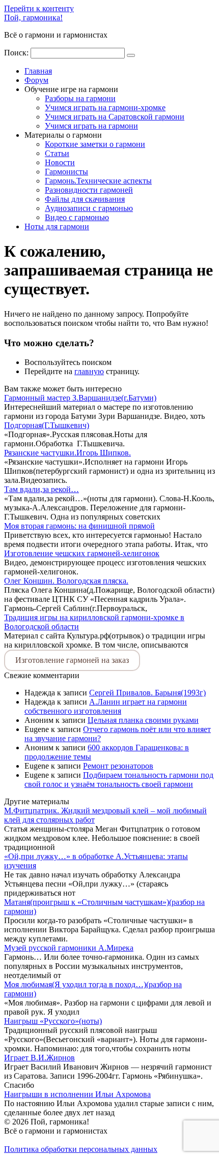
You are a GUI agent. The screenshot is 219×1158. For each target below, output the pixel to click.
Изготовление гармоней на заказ (72, 660)
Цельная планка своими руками (143, 720)
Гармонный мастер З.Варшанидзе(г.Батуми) (80, 397)
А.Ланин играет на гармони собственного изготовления (105, 706)
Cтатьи (57, 153)
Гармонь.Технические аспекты (98, 180)
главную (89, 371)
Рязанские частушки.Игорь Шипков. (67, 452)
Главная (38, 71)
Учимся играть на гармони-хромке (105, 107)
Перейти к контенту (39, 8)
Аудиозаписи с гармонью (89, 208)
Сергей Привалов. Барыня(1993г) (147, 692)
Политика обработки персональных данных (80, 1149)
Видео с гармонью (77, 217)
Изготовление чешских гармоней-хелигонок (81, 553)
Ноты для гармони (56, 226)
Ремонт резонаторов (118, 765)
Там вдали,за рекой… (41, 489)
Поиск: (17, 52)
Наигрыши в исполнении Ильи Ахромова (77, 1094)
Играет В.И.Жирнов (39, 1057)
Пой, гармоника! (33, 17)
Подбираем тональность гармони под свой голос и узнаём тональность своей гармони (118, 779)
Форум (36, 80)
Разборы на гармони (80, 98)
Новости (60, 162)
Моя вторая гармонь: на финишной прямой (79, 526)
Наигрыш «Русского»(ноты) (53, 1021)
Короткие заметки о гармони (95, 144)
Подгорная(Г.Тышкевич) (46, 425)
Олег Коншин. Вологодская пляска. (66, 580)
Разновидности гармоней (89, 190)
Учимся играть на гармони (91, 125)
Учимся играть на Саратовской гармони (114, 116)
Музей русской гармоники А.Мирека (68, 947)
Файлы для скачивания (85, 199)
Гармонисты (66, 171)
